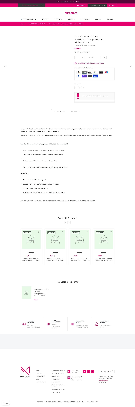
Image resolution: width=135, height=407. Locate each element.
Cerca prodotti (56, 392)
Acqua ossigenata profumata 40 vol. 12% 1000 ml (61, 259)
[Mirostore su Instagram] (88, 371)
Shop (37, 370)
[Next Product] (130, 66)
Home (22, 24)
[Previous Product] (4, 66)
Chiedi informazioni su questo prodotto (91, 63)
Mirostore (67, 12)
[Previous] (66, 222)
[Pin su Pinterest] (83, 87)
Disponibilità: (79, 45)
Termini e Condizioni (57, 373)
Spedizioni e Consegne (58, 370)
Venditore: (77, 52)
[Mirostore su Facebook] (84, 371)
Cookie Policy (56, 376)
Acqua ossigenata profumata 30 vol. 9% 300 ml (37, 259)
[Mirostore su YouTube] (92, 371)
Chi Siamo (39, 373)
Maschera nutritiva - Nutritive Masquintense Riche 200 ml (66, 24)
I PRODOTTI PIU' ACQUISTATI (36, 24)
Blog (37, 379)
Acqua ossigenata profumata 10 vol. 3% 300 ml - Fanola (110, 259)
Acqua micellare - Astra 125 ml (85, 259)
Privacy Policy (56, 379)
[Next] (69, 222)
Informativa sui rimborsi (58, 389)
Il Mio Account (56, 382)
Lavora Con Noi (40, 382)
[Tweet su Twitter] (79, 87)
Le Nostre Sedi (40, 376)
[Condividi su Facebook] (75, 87)
